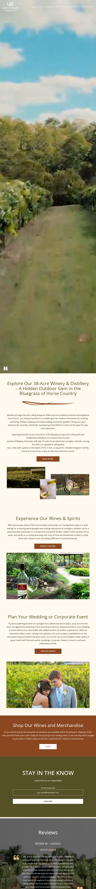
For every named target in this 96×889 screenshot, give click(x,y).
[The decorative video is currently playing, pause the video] (5, 368)
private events (48, 651)
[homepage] (10, 6)
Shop (48, 746)
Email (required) (48, 788)
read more (48, 459)
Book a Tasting (48, 546)
